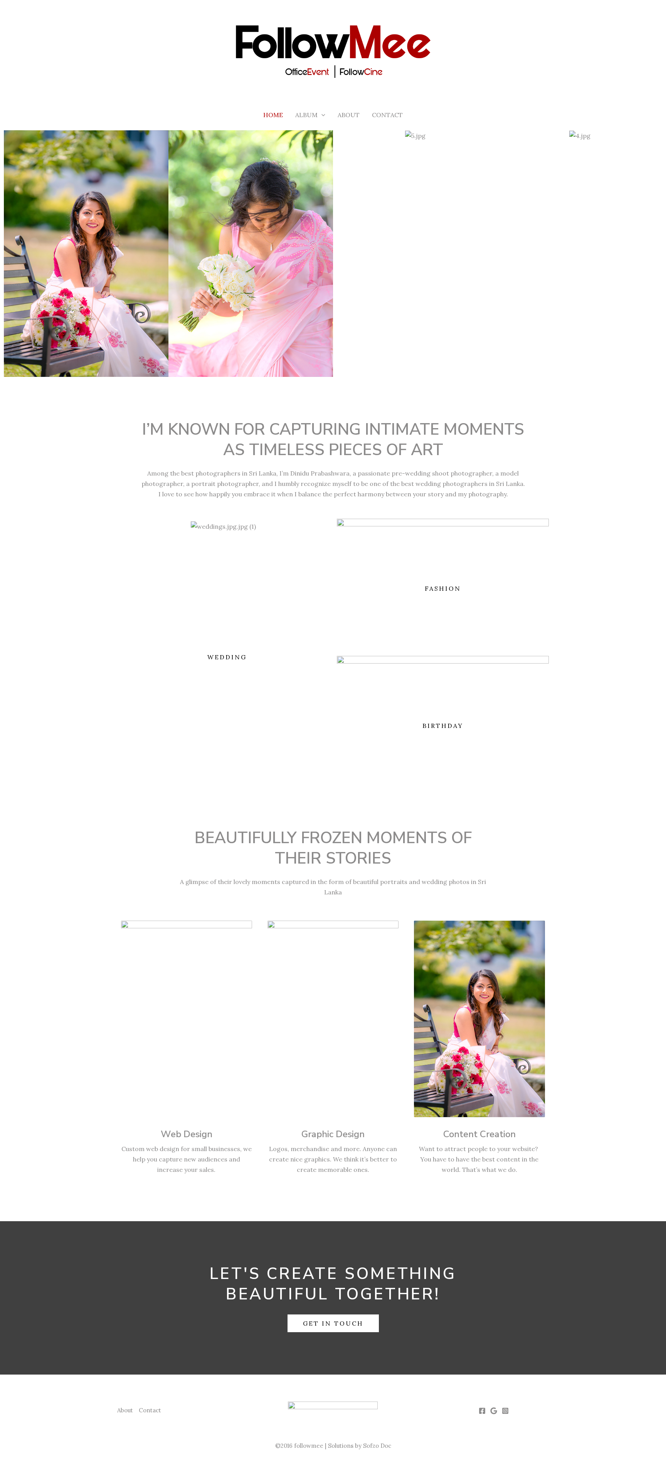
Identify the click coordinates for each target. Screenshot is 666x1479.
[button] (321, 114)
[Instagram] (505, 1410)
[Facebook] (482, 1410)
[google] (493, 1410)
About (349, 115)
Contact (387, 115)
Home (273, 115)
